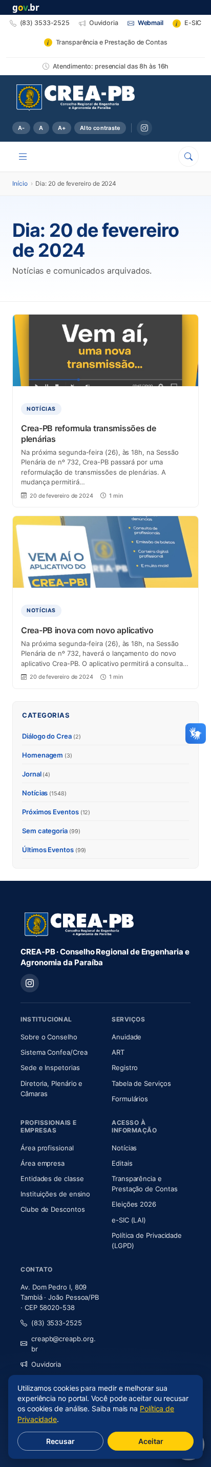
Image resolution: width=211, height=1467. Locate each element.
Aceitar (150, 1441)
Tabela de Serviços (141, 1083)
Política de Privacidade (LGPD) (147, 1240)
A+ (62, 127)
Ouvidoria (46, 1364)
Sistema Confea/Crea (59, 1052)
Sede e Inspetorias (50, 1067)
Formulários (130, 1099)
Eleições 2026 (134, 1204)
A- (21, 127)
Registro (125, 1067)
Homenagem (47, 755)
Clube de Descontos (52, 1209)
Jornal (36, 774)
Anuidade (151, 1036)
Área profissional (47, 1148)
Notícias (44, 793)
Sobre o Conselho (59, 1036)
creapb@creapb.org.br (63, 1344)
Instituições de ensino (55, 1194)
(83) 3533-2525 (56, 1323)
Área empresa (42, 1163)
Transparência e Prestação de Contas (151, 1183)
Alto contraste (100, 127)
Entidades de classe (51, 1178)
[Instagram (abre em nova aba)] (144, 128)
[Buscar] (188, 156)
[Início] (75, 97)
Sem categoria (51, 831)
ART (148, 1052)
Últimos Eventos (54, 850)
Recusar (60, 1441)
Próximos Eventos (56, 812)
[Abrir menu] (23, 156)
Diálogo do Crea (51, 736)
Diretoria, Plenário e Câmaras (59, 1088)
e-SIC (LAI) (129, 1220)
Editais (122, 1163)
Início (20, 183)
